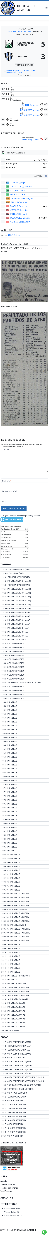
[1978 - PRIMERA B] (24, 816)
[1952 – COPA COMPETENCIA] (24, 1097)
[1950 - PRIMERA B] (24, 706)
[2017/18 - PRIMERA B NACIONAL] (24, 991)
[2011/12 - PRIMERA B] (24, 956)
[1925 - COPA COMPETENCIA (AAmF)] (24, 1066)
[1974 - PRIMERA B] (24, 800)
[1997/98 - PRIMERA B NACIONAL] (24, 898)
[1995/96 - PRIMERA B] (24, 890)
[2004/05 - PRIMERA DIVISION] (24, 925)
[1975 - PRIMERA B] (24, 804)
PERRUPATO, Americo (20, 202)
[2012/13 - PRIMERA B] (24, 960)
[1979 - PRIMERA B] (24, 819)
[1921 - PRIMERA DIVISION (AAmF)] (24, 589)
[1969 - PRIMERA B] (24, 780)
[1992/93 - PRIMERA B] (24, 878)
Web (4, 501)
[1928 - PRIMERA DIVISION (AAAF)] (24, 616)
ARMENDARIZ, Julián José (21, 186)
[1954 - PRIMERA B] (24, 722)
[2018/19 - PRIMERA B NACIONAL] (24, 995)
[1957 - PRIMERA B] (24, 733)
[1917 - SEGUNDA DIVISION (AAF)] (24, 569)
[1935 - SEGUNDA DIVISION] (24, 644)
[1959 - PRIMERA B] (24, 741)
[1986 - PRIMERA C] (24, 851)
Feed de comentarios (9, 1188)
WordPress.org (6, 1191)
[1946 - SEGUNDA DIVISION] (24, 691)
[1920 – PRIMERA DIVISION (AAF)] (24, 585)
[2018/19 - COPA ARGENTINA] (24, 1132)
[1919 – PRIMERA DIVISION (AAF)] (24, 577)
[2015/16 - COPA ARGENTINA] (24, 1120)
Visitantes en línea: (12, 1209)
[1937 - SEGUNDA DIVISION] (24, 651)
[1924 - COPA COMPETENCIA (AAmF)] (24, 1062)
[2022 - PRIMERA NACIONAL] (24, 1011)
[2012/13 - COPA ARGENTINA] (24, 1109)
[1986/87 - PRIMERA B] (24, 855)
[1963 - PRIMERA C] (24, 757)
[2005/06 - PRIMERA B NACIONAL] (24, 929)
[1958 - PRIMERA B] (24, 737)
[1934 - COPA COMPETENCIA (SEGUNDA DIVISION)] (24, 1077)
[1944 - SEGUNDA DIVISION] (24, 679)
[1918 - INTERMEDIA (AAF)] (24, 573)
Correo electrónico (11, 491)
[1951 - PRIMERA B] (24, 710)
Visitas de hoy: (10, 1212)
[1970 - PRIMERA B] (24, 784)
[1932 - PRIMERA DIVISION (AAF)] (24, 632)
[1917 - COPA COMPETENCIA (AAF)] (24, 1042)
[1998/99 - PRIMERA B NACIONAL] (24, 902)
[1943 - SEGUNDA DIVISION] (24, 675)
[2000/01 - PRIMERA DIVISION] (24, 909)
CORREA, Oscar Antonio (21, 221)
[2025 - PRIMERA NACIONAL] (24, 1023)
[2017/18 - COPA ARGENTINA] (24, 1128)
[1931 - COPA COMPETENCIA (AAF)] (24, 1073)
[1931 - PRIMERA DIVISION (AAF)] (24, 628)
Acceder (3, 1181)
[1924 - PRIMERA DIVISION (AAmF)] (24, 601)
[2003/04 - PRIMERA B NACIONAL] (24, 921)
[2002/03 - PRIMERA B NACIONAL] (24, 917)
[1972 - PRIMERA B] (24, 792)
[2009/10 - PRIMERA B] (24, 945)
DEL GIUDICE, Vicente (29, 110)
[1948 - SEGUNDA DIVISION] (24, 698)
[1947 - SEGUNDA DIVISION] (24, 694)
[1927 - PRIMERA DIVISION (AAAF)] (24, 612)
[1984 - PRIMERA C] (24, 843)
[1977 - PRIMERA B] (24, 812)
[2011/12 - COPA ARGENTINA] (24, 1105)
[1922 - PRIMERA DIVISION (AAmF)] (24, 593)
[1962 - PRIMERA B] (24, 753)
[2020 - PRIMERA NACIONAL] (24, 1003)
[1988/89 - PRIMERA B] (24, 862)
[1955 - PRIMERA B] (24, 726)
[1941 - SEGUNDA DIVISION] (24, 667)
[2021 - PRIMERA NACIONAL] (24, 1007)
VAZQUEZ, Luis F (17, 190)
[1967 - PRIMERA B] (24, 773)
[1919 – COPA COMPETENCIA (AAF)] (24, 1050)
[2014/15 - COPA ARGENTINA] (24, 1116)
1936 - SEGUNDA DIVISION (19, 31)
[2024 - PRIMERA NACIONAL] (24, 1019)
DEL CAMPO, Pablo (18, 194)
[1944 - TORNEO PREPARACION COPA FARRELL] (24, 683)
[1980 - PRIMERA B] (24, 823)
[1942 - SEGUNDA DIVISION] (24, 671)
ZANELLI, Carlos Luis (30, 105)
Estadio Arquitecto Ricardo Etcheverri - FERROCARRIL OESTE (21, 71)
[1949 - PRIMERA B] (24, 702)
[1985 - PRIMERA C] (24, 847)
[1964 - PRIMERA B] (24, 761)
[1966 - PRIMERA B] (24, 769)
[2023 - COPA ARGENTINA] (24, 1136)
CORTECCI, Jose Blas (19, 210)
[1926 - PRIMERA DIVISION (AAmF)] (24, 608)
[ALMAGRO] (24, 56)
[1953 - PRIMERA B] (24, 718)
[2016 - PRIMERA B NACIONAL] (24, 984)
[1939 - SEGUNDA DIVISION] (24, 659)
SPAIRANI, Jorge (18, 182)
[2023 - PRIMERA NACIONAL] (24, 1015)
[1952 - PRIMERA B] (24, 714)
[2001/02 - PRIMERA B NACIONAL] (24, 913)
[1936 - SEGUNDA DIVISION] (24, 648)
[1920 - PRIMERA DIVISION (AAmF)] (24, 581)
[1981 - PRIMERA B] (24, 827)
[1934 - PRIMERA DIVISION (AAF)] (24, 640)
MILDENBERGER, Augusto (22, 198)
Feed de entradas (7, 1184)
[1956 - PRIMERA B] (24, 730)
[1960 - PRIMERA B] (24, 745)
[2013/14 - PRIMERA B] (24, 972)
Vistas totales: (10, 1215)
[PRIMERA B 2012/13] (24, 1030)
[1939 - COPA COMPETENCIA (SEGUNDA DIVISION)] (24, 1081)
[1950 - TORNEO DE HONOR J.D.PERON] (24, 1089)
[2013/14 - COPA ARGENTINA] (24, 1112)
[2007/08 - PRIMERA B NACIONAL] (24, 937)
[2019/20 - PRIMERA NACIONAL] (24, 999)
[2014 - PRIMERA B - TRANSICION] (24, 976)
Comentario (5, 449)
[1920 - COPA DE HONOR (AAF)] (24, 1058)
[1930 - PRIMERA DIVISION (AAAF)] (24, 624)
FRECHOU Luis (14, 235)
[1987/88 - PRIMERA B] (24, 859)
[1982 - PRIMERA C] (24, 831)
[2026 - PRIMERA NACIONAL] (24, 1027)
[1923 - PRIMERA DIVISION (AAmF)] (24, 597)
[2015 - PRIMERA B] (24, 980)
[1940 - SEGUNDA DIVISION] (24, 663)
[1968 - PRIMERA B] (24, 776)
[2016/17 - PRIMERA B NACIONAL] (24, 988)
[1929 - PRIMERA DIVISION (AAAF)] (24, 620)
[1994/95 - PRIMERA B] (24, 886)
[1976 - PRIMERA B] (24, 808)
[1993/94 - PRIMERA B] (24, 882)
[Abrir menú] (46, 8)
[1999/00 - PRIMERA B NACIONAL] (24, 905)
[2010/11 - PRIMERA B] (24, 952)
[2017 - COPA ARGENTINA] (24, 1124)
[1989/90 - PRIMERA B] (24, 866)
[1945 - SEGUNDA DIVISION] (24, 687)
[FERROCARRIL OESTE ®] (24, 44)
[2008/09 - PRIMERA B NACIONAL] (24, 941)
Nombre (6, 481)
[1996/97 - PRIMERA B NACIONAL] (24, 894)
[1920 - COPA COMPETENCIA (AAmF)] (24, 1054)
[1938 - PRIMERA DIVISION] (24, 655)
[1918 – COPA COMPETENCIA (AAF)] (24, 1046)
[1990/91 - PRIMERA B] (24, 870)
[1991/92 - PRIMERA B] (24, 874)
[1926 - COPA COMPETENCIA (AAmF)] (24, 1069)
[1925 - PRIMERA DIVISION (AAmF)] (24, 605)
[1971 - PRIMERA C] (24, 788)
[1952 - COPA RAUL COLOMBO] (24, 1093)
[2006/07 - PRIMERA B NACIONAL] (24, 933)
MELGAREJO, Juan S (30, 139)
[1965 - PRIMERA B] (24, 765)
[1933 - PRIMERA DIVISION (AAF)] (24, 636)
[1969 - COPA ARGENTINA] (24, 1101)
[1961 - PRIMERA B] (24, 749)
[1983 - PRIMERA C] (24, 835)
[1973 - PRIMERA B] (24, 796)
